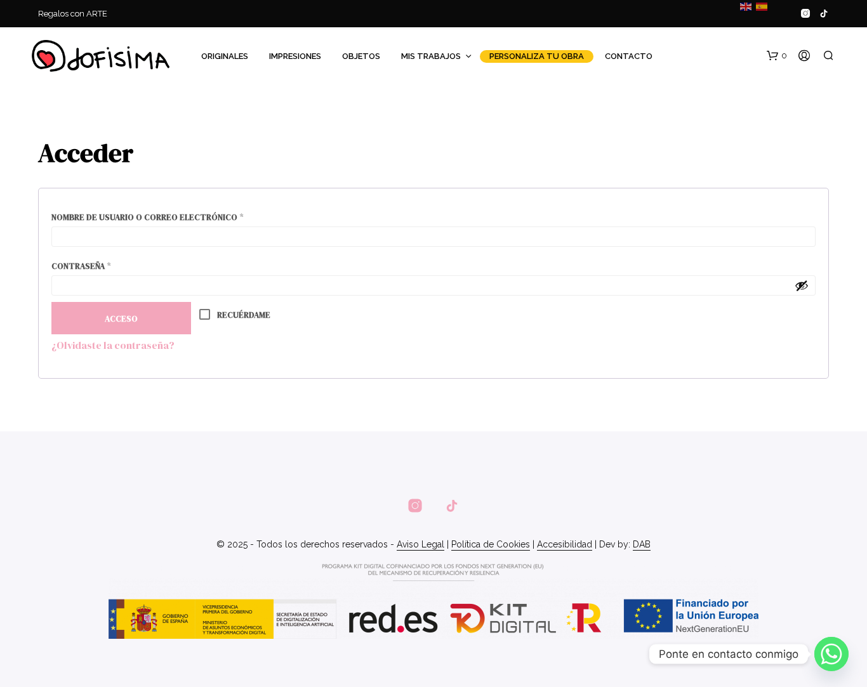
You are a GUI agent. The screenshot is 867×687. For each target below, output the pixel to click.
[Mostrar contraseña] (802, 285)
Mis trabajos (431, 56)
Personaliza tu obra (536, 56)
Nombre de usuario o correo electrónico (174, 217)
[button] (777, 55)
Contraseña (108, 266)
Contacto (628, 56)
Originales (224, 56)
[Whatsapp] (831, 654)
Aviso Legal (420, 544)
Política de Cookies (490, 544)
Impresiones (295, 56)
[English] (745, 6)
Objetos (361, 56)
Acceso (121, 318)
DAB (642, 544)
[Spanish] (761, 6)
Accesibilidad (564, 544)
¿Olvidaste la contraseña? (113, 345)
